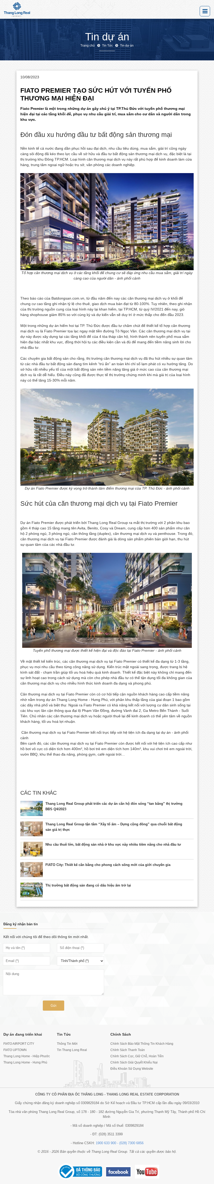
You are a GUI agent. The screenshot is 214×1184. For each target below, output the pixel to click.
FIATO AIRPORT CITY (18, 1044)
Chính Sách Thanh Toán (127, 1050)
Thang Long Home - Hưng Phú (25, 1062)
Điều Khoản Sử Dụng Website (131, 1069)
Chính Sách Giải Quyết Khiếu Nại (133, 1062)
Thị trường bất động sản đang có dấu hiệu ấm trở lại (88, 885)
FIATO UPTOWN (15, 1050)
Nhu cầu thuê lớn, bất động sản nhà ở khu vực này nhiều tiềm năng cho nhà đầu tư (113, 844)
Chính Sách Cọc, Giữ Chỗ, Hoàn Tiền (133, 1056)
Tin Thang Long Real (72, 1050)
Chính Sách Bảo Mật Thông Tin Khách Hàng (133, 1044)
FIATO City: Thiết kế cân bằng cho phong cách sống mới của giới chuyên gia (107, 865)
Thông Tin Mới (67, 1044)
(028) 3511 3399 (111, 1134)
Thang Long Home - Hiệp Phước (26, 1056)
